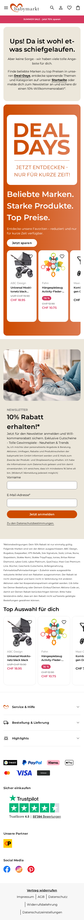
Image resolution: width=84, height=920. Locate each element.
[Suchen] (52, 7)
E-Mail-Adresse (18, 495)
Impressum (25, 897)
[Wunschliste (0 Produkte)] (69, 7)
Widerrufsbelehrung (42, 904)
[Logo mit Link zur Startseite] (24, 7)
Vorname (14, 477)
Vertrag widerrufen (42, 890)
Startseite (59, 80)
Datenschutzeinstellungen (42, 912)
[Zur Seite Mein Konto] (60, 7)
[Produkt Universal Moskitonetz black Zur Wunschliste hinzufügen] (30, 256)
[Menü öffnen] (6, 7)
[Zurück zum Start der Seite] (76, 890)
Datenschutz (57, 897)
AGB (41, 897)
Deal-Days (22, 76)
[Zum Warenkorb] (78, 7)
